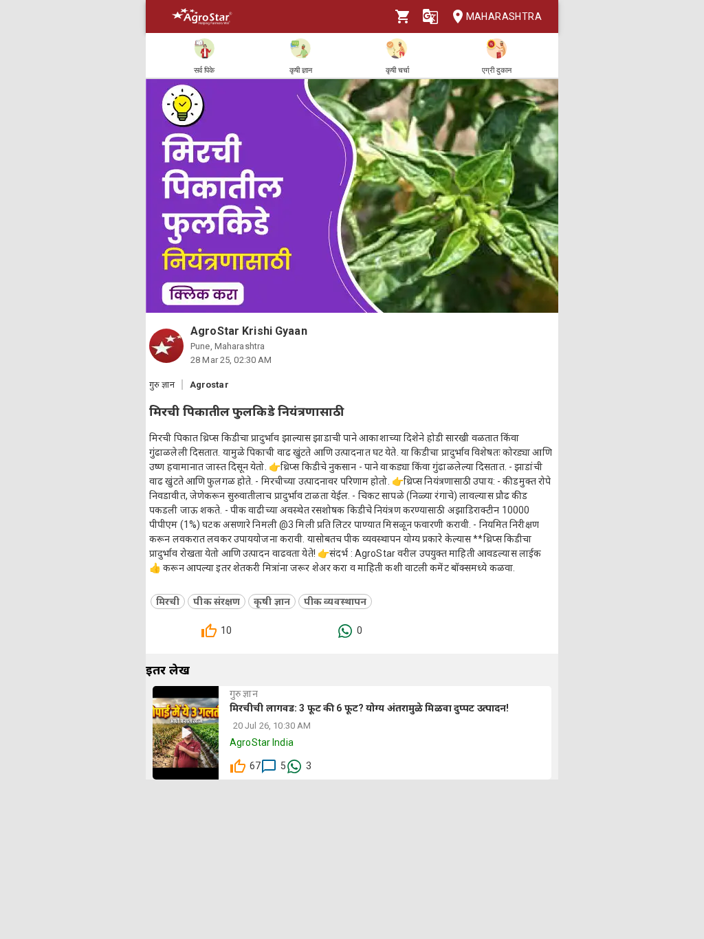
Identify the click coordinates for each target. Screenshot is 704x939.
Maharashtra (504, 16)
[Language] (430, 16)
